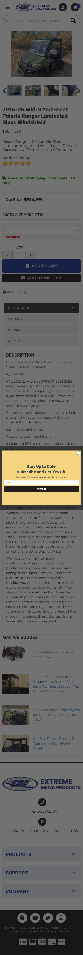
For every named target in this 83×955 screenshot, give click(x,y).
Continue (41, 488)
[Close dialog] (78, 452)
